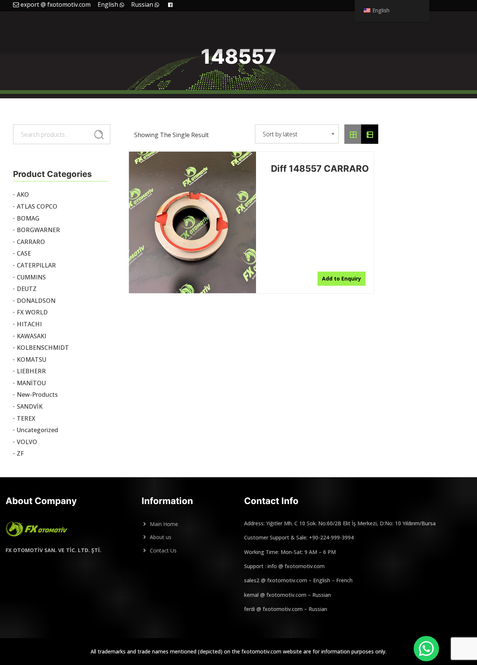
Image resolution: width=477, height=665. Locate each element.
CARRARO (31, 242)
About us (160, 537)
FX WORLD (32, 312)
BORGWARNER (38, 230)
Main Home (164, 524)
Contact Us (163, 550)
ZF (20, 453)
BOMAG (28, 218)
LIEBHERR (31, 371)
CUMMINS (31, 277)
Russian (143, 4)
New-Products (37, 394)
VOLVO (27, 442)
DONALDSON (36, 301)
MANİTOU (31, 383)
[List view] (369, 134)
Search (99, 135)
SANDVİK (29, 406)
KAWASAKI (31, 336)
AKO (23, 194)
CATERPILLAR (36, 265)
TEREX (26, 418)
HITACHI (29, 324)
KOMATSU (31, 359)
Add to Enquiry (341, 278)
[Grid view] (352, 134)
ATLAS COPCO (37, 206)
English (109, 4)
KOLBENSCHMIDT (43, 347)
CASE (24, 253)
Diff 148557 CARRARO (320, 168)
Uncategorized (37, 430)
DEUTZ (27, 289)
